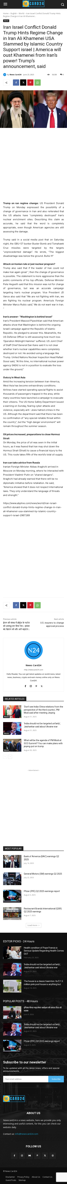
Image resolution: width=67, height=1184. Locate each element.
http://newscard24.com (33, 670)
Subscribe (56, 1079)
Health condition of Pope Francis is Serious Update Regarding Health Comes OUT (44, 951)
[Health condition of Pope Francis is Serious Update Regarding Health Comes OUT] (12, 952)
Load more (32, 925)
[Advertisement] (33, 165)
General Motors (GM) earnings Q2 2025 (43, 874)
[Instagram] (31, 685)
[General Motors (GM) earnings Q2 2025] (12, 878)
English (14, 13)
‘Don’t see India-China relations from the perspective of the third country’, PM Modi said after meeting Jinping (43, 709)
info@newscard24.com (26, 1133)
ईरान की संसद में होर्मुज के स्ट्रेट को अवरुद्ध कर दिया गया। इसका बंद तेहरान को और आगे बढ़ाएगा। (16, 626)
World (21, 13)
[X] (23, 82)
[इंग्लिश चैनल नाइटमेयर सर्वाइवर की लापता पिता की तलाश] (12, 1012)
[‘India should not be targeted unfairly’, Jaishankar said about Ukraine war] (12, 728)
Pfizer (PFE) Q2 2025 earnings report (42, 891)
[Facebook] (16, 82)
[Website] (53, 1156)
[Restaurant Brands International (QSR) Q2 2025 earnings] (12, 913)
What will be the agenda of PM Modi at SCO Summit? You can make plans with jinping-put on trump (43, 743)
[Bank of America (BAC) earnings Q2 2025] (12, 861)
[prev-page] (5, 757)
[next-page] (10, 757)
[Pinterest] (30, 82)
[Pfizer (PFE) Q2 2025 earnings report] (12, 896)
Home (6, 13)
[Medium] (30, 1156)
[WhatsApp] (37, 82)
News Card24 (15, 74)
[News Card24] (5, 74)
